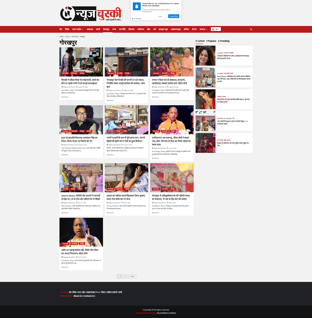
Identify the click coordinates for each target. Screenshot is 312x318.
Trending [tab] (224, 41)
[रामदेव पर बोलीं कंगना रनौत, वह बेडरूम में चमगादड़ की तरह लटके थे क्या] (206, 55)
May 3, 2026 (172, 203)
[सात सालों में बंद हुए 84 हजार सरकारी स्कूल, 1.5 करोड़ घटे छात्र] (206, 121)
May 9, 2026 (126, 203)
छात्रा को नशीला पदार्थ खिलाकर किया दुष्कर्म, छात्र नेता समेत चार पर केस (126, 197)
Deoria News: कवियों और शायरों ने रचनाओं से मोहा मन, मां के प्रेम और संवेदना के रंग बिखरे (80, 197)
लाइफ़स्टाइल (90, 292)
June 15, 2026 (127, 145)
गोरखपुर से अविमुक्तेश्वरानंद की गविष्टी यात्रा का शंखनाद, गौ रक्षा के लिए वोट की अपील (171, 197)
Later (160, 16)
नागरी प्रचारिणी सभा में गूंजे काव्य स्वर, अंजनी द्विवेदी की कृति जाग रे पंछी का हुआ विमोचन (126, 139)
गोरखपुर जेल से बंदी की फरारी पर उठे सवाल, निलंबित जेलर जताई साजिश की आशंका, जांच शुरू (126, 83)
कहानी (115, 292)
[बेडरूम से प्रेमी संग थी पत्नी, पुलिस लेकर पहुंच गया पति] (206, 142)
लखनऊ (90, 29)
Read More (64, 97)
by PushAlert (137, 19)
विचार (103, 292)
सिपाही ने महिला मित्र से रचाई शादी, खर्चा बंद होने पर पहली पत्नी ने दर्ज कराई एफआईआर (80, 81)
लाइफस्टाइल (176, 29)
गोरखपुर (106, 29)
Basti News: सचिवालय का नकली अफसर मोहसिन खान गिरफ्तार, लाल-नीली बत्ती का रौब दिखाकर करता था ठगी (233, 79)
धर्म (154, 29)
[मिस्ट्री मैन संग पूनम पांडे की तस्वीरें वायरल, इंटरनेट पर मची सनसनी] (206, 99)
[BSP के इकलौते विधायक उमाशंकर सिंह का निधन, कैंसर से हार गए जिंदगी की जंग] (81, 119)
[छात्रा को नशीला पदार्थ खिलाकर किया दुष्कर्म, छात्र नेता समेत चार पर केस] (126, 177)
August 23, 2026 (83, 87)
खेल (148, 29)
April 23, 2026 (82, 257)
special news (221, 119)
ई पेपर (194, 29)
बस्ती (98, 29)
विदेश (67, 29)
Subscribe (174, 16)
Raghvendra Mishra (69, 87)
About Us (78, 295)
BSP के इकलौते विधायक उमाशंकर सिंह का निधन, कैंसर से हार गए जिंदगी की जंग (79, 139)
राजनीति (122, 29)
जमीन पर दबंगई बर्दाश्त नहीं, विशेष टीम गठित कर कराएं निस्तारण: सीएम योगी (79, 251)
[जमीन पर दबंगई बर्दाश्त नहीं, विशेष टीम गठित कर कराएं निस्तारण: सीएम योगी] (81, 232)
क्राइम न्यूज (163, 29)
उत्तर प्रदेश (76, 29)
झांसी (225, 140)
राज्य (114, 29)
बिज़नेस (131, 29)
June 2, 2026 (172, 148)
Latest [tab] (201, 41)
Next (132, 276)
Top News (111, 73)
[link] (166, 313)
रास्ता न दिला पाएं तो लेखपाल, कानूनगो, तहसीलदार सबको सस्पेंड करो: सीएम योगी (169, 81)
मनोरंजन (140, 29)
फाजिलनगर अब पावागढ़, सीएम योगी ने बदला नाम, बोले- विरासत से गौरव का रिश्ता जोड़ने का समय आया (171, 141)
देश (60, 29)
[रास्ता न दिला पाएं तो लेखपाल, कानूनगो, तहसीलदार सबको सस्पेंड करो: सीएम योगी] (172, 61)
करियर (186, 29)
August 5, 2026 (82, 145)
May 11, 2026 (82, 203)
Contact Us (89, 295)
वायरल (202, 29)
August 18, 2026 (128, 90)
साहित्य (125, 131)
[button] (251, 29)
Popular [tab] (211, 41)
